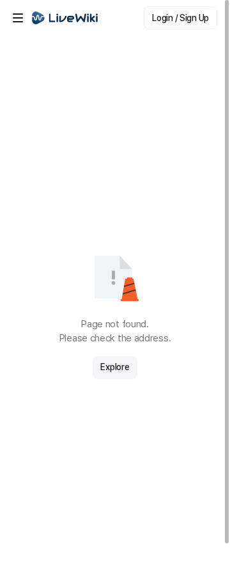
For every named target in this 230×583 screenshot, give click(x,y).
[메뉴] (18, 18)
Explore (114, 367)
